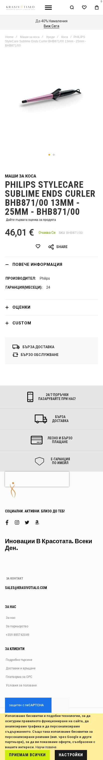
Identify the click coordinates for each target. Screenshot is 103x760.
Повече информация (37, 264)
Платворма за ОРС (19, 677)
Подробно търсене (19, 660)
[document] (51, 736)
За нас (11, 618)
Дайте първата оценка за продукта (31, 220)
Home (9, 37)
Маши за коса (30, 37)
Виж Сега (51, 26)
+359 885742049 (17, 635)
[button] (49, 154)
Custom (21, 323)
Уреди (50, 37)
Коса (64, 37)
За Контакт (14, 578)
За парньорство (17, 626)
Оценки (21, 307)
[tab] (51, 264)
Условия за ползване (21, 685)
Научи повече (46, 747)
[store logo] (20, 7)
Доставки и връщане (21, 668)
